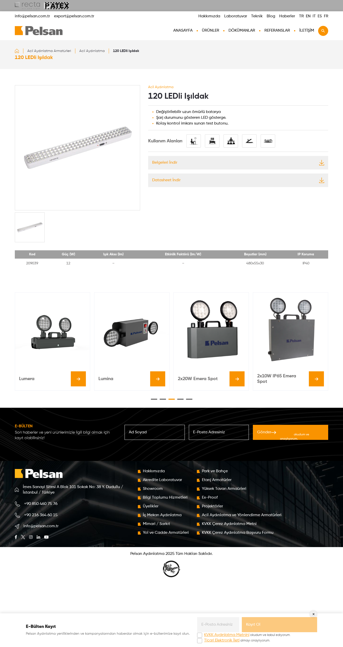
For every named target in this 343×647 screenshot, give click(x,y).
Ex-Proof (210, 498)
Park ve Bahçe (215, 471)
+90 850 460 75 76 (41, 504)
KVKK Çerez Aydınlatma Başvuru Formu (237, 533)
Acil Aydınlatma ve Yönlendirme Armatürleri (241, 515)
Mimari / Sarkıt (156, 524)
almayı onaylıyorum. (237, 640)
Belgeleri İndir (164, 163)
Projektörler (212, 506)
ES (320, 16)
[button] (154, 399)
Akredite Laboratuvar (162, 480)
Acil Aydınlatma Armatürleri (49, 51)
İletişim (306, 31)
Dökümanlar (241, 31)
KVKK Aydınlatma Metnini (226, 635)
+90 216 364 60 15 (41, 515)
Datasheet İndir (166, 180)
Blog (271, 16)
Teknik (257, 16)
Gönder (284, 434)
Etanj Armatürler (217, 480)
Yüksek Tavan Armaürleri (224, 489)
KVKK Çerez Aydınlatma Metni (229, 524)
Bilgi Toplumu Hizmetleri (165, 498)
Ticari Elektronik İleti (222, 640)
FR (326, 16)
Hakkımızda (209, 16)
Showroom (153, 489)
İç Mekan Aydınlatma (162, 515)
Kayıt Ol (253, 625)
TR (301, 16)
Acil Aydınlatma (92, 51)
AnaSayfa (183, 31)
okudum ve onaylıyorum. (295, 434)
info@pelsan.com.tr (32, 16)
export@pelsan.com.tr (74, 16)
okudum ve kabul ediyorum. (247, 635)
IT (314, 16)
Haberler (287, 16)
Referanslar (277, 31)
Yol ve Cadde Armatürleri (166, 533)
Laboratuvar (235, 16)
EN (308, 16)
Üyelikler (150, 506)
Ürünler (210, 31)
